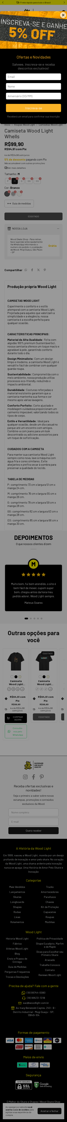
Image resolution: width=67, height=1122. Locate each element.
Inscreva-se (33, 108)
